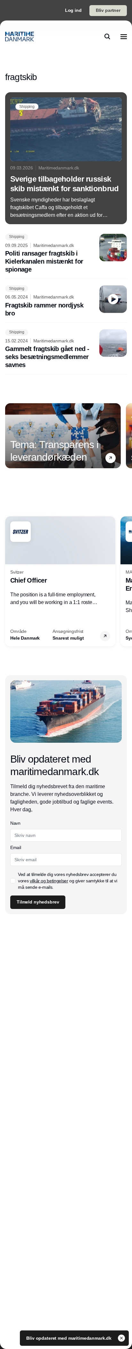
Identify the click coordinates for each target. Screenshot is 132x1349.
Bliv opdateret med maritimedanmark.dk (69, 1338)
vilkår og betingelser (49, 880)
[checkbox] (12, 880)
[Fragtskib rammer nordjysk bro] (66, 301)
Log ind (73, 10)
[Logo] (19, 36)
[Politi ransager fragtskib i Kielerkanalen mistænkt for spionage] (66, 254)
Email (15, 847)
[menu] (123, 36)
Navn (15, 823)
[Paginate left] (10, 436)
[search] (107, 36)
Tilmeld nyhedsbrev (38, 901)
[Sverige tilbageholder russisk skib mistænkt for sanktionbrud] (66, 158)
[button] (110, 458)
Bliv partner (108, 10)
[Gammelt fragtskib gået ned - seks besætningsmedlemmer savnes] (66, 349)
